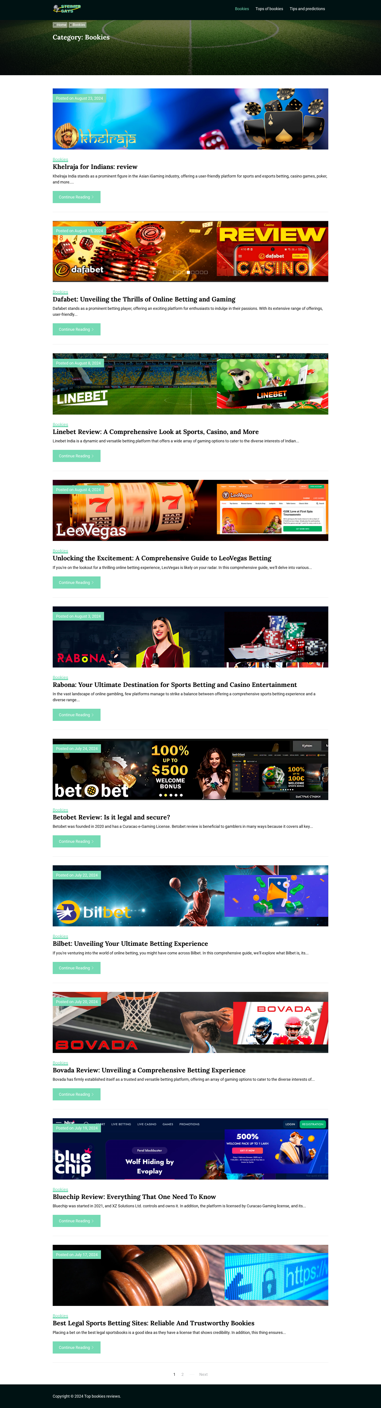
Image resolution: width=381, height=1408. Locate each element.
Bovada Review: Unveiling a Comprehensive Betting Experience (149, 1070)
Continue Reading (75, 197)
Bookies (242, 8)
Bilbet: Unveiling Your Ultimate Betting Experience (130, 943)
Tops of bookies (269, 8)
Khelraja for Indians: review (95, 167)
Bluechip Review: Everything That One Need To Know (134, 1197)
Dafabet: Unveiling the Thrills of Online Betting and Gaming (144, 299)
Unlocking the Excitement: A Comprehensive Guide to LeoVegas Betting (162, 558)
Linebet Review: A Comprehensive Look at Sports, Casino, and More (156, 432)
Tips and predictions (307, 8)
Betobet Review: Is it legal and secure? (111, 817)
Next (203, 1374)
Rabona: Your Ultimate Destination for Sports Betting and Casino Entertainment (175, 685)
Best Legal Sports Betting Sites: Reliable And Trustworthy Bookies (153, 1323)
